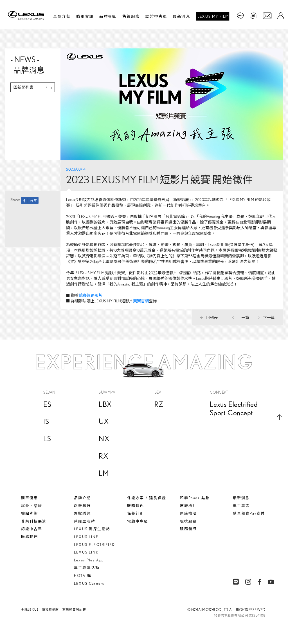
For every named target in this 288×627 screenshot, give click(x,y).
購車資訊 (84, 16)
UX (104, 421)
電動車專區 (137, 521)
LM (104, 473)
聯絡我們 (29, 537)
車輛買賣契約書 (74, 609)
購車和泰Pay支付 (249, 513)
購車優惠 (29, 498)
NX (104, 438)
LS (47, 438)
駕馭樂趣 (82, 513)
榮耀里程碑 (84, 521)
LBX (105, 404)
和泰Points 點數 (195, 498)
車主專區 (241, 506)
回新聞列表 (23, 87)
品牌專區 (107, 16)
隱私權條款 (50, 609)
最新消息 (181, 16)
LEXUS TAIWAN (27, 16)
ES (47, 404)
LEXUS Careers (89, 583)
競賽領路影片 (90, 295)
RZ (158, 404)
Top (279, 417)
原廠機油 (188, 506)
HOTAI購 (82, 576)
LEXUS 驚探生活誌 (92, 529)
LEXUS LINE (86, 537)
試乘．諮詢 (31, 506)
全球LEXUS (30, 609)
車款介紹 (61, 16)
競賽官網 (141, 301)
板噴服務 (188, 521)
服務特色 (135, 506)
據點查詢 (29, 513)
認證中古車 (156, 16)
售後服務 (131, 16)
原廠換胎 (188, 513)
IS (46, 421)
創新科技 (82, 506)
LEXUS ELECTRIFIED (94, 545)
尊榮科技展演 (33, 521)
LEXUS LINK (86, 552)
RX (103, 456)
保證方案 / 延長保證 (146, 498)
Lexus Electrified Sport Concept (234, 408)
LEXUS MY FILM (213, 16)
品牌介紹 (82, 498)
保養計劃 (135, 513)
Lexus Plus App (89, 560)
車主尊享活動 (86, 568)
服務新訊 (188, 529)
